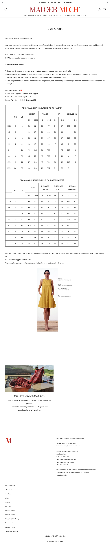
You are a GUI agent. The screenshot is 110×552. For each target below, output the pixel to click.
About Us (8, 490)
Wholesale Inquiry (11, 531)
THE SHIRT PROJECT (32, 15)
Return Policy (10, 515)
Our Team (8, 494)
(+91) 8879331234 (70, 443)
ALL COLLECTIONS (50, 15)
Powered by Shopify (55, 541)
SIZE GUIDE (81, 15)
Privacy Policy (10, 527)
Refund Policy (10, 510)
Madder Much (10, 486)
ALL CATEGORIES (67, 15)
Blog (7, 498)
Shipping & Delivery (12, 519)
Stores (7, 502)
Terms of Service (11, 523)
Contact (8, 506)
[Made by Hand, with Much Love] (29, 378)
